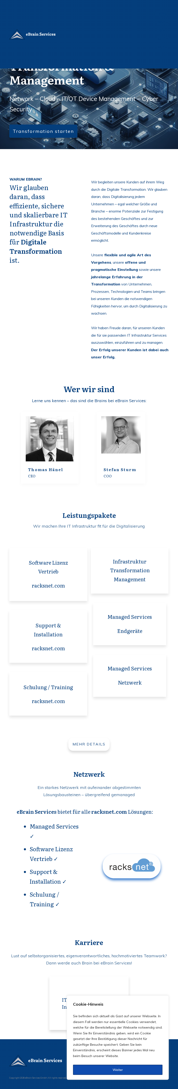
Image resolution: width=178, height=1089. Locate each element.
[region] (118, 1037)
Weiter (118, 1070)
